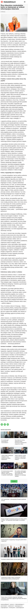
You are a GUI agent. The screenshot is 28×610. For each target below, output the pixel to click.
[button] (24, 2)
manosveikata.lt (5, 604)
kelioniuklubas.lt (19, 604)
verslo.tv (12, 604)
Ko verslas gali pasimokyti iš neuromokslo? (4, 441)
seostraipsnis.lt (20, 607)
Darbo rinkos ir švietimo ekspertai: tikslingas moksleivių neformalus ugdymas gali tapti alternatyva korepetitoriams (14, 598)
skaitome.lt (11, 606)
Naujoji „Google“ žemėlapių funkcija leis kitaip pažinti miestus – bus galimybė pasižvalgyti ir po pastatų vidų (14, 520)
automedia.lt (4, 606)
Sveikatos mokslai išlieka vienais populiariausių (12, 559)
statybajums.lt (18, 606)
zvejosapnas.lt (4, 607)
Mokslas (3, 11)
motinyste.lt (12, 607)
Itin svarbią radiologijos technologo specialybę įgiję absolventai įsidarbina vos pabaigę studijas (20, 473)
